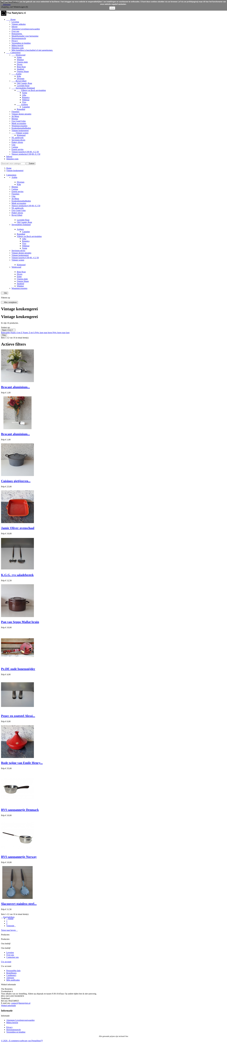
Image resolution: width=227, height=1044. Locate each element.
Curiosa (15, 147)
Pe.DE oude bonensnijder (18, 669)
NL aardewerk (18, 137)
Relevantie (5, 332)
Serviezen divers (18, 140)
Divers (19, 64)
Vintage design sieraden (21, 114)
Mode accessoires (19, 123)
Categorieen (13, 52)
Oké (4, 293)
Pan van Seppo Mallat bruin (20, 622)
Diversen (20, 78)
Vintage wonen (20, 133)
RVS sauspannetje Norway (19, 856)
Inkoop (14, 26)
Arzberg (22, 104)
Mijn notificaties (13, 980)
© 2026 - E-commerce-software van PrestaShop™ (22, 1041)
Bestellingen (11, 973)
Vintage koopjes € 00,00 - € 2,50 (25, 152)
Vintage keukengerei (20, 130)
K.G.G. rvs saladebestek (17, 575)
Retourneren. (17, 34)
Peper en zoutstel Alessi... (18, 716)
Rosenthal (21, 109)
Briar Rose (21, 67)
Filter (4, 335)
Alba (24, 95)
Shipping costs (18, 48)
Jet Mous (15, 116)
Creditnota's (11, 975)
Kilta (19, 76)
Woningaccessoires (19, 126)
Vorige (9, 919)
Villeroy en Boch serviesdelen (31, 90)
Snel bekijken (7, 917)
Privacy (15, 41)
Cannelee (26, 107)
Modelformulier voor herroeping (25, 36)
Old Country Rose (24, 83)
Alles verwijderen (9, 302)
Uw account (6, 962)
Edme (19, 57)
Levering (15, 22)
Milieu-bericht (17, 45)
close (112, 8)
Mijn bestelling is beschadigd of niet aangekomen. (32, 50)
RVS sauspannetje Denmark (20, 810)
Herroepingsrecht (19, 38)
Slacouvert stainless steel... (19, 903)
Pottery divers (17, 142)
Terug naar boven (9, 930)
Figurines (15, 111)
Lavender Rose (23, 85)
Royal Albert (19, 81)
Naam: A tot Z (8, 330)
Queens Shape (23, 71)
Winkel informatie (8, 1005)
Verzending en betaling (21, 43)
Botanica (25, 97)
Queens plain (22, 62)
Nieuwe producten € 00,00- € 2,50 (26, 154)
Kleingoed (21, 135)
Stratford (20, 69)
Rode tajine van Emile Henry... (22, 763)
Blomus (15, 119)
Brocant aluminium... (15, 387)
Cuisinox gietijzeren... (15, 481)
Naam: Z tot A (29, 332)
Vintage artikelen (19, 24)
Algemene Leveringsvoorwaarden (26, 29)
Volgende (11, 926)
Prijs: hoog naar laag (61, 332)
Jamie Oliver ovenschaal (17, 528)
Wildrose (25, 100)
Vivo (24, 102)
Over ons (15, 31)
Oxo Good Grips (19, 121)
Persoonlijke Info (13, 970)
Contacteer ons (12, 957)
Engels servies (17, 149)
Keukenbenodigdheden (21, 128)
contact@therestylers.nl (20, 1003)
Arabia (16, 74)
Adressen (10, 978)
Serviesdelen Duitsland (23, 88)
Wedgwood (18, 55)
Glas (13, 145)
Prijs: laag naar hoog (44, 332)
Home (11, 19)
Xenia (24, 93)
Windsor (20, 60)
